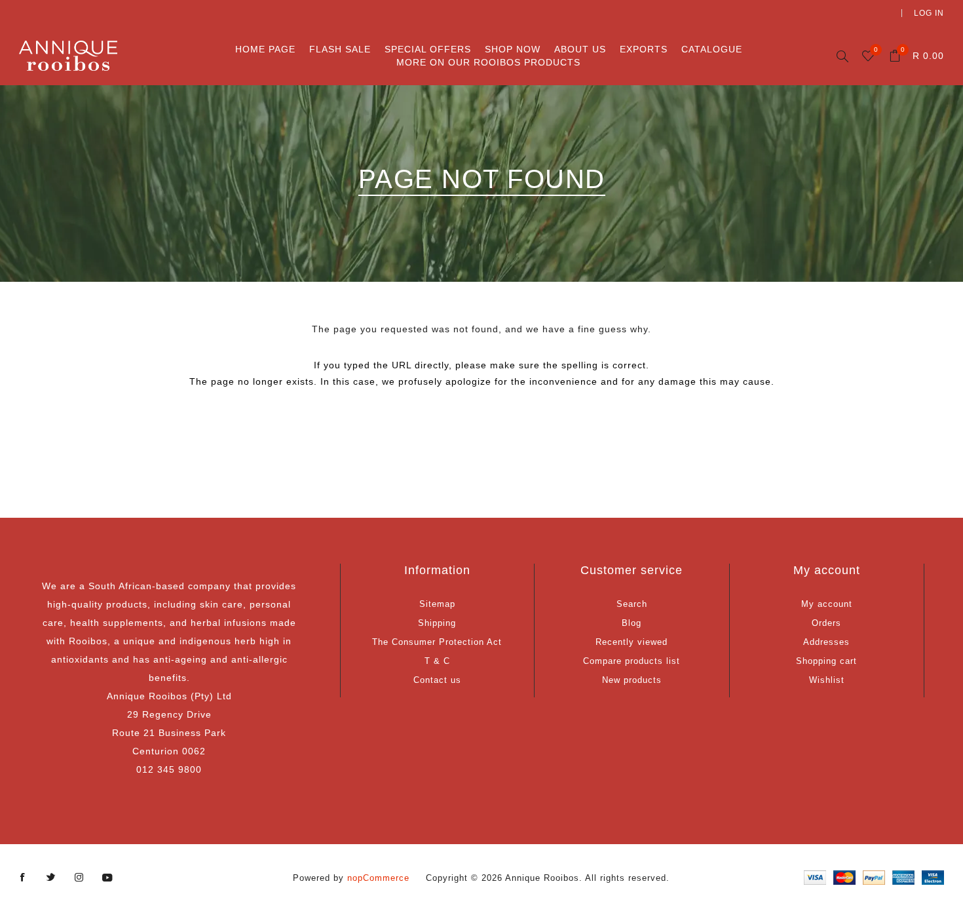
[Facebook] (22, 877)
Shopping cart (826, 661)
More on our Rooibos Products (488, 62)
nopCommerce (378, 878)
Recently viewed (631, 642)
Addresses (826, 642)
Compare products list (631, 661)
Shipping (437, 623)
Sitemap (437, 604)
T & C (437, 661)
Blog (631, 623)
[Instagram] (79, 877)
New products (632, 680)
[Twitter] (51, 877)
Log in (929, 13)
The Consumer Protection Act (437, 642)
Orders (826, 623)
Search (631, 604)
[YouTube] (107, 877)
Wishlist (826, 680)
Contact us (437, 680)
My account (826, 604)
